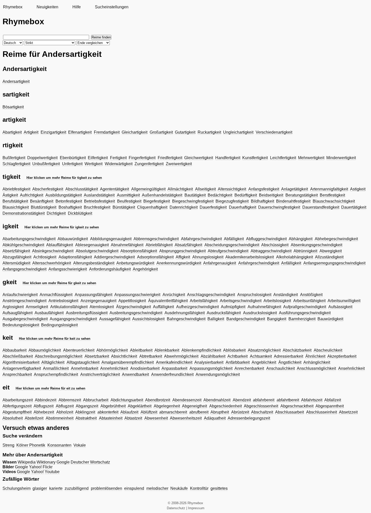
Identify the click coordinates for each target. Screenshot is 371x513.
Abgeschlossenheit (261, 406)
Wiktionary (46, 462)
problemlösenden (106, 488)
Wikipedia (27, 462)
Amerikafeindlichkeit (174, 362)
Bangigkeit (276, 319)
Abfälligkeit (234, 239)
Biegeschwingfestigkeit (193, 201)
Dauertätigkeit (353, 207)
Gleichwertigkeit (198, 158)
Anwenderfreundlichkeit (172, 374)
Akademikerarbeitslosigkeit (249, 257)
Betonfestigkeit (69, 201)
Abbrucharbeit (95, 400)
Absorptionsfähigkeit (138, 251)
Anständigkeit (285, 294)
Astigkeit (357, 189)
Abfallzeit (332, 400)
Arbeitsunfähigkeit (309, 301)
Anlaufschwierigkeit (20, 294)
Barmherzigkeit (301, 319)
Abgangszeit (87, 406)
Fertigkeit (118, 158)
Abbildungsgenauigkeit (110, 239)
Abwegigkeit (331, 251)
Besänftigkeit (41, 201)
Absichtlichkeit (124, 356)
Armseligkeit (37, 307)
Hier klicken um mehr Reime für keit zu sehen (54, 338)
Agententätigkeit (114, 189)
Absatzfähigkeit (188, 245)
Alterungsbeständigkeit (93, 263)
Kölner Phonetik (30, 445)
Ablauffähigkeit (59, 245)
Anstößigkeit (311, 294)
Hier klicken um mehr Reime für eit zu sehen (50, 388)
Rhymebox (12, 7)
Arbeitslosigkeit (277, 301)
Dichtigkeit (56, 213)
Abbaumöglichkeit (45, 350)
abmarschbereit (173, 412)
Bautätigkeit (195, 195)
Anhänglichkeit (316, 362)
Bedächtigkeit (220, 195)
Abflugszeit (44, 406)
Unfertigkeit (72, 164)
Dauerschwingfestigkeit (279, 207)
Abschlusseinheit (321, 412)
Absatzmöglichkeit (264, 350)
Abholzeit (64, 412)
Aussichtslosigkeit (148, 319)
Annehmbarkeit (84, 368)
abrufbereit (198, 412)
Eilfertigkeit (98, 158)
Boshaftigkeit (70, 207)
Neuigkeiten (47, 7)
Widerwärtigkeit (118, 164)
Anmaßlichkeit (56, 368)
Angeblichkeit (264, 362)
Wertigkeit (93, 164)
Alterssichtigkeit (232, 189)
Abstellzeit (34, 418)
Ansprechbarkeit (17, 374)
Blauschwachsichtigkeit (334, 201)
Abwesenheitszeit (186, 418)
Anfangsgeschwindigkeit (24, 269)
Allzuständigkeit (329, 257)
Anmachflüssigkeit (56, 294)
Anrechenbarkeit (249, 368)
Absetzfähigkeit (16, 251)
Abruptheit (219, 412)
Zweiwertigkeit (179, 164)
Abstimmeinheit (59, 418)
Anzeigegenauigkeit (98, 301)
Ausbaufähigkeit (49, 313)
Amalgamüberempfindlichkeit (127, 362)
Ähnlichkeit (315, 356)
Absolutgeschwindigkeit (97, 251)
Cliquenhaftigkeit (152, 207)
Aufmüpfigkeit (233, 307)
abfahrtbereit (288, 400)
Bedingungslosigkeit (59, 325)
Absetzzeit (348, 412)
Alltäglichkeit (52, 362)
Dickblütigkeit (80, 213)
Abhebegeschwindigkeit (336, 239)
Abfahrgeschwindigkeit (201, 239)
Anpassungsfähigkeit (93, 294)
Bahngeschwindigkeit (186, 319)
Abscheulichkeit (328, 350)
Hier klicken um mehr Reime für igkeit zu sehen (61, 227)
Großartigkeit (161, 132)
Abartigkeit (12, 132)
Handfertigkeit (227, 158)
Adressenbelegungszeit (249, 418)
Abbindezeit (45, 400)
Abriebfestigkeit (16, 189)
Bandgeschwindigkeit (245, 319)
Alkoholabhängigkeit (294, 257)
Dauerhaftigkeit (242, 207)
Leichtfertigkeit (283, 158)
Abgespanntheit (329, 406)
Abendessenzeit (186, 400)
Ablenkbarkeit (166, 350)
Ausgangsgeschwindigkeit (73, 319)
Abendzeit (242, 400)
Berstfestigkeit (332, 195)
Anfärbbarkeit (238, 362)
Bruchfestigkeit (97, 207)
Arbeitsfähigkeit (204, 301)
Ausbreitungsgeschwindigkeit (136, 313)
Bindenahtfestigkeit (293, 201)
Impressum (196, 508)
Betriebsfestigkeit (99, 201)
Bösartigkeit (13, 107)
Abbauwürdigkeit (73, 239)
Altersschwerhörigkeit (51, 263)
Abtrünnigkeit (305, 251)
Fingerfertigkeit (142, 158)
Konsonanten (59, 445)
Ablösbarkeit (234, 350)
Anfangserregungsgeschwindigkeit (334, 263)
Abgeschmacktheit (296, 406)
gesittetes (219, 488)
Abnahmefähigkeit (127, 245)
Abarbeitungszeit (18, 400)
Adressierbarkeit (288, 356)
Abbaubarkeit (14, 350)
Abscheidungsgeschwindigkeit (231, 245)
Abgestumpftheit (17, 412)
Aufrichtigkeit (31, 195)
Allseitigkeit (205, 189)
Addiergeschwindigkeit (114, 257)
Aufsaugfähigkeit (18, 313)
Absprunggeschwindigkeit (182, 251)
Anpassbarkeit (174, 368)
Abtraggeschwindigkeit (271, 251)
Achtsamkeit (261, 356)
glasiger (40, 488)
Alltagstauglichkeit (83, 362)
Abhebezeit (44, 412)
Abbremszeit (70, 400)
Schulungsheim (17, 488)
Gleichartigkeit (134, 132)
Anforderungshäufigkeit (110, 269)
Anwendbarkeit (135, 374)
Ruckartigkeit (209, 132)
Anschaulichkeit (280, 368)
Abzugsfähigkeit (17, 257)
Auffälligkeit (163, 307)
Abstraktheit (86, 418)
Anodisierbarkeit (145, 368)
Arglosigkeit (13, 307)
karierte (56, 488)
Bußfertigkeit (14, 158)
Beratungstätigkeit (301, 195)
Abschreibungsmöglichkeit (58, 356)
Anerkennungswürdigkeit (178, 263)
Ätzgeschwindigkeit (133, 307)
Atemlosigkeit (102, 307)
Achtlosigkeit (44, 257)
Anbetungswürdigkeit (135, 263)
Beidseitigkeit (271, 195)
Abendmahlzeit (216, 400)
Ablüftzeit (149, 412)
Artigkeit (31, 132)
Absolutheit (13, 418)
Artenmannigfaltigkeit (329, 189)
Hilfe (76, 7)
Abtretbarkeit (150, 356)
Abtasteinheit (110, 418)
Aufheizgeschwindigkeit (197, 307)
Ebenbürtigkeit (73, 158)
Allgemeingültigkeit (148, 189)
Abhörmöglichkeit (112, 350)
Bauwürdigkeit (330, 319)
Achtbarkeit (237, 356)
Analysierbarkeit (208, 362)
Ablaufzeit (129, 412)
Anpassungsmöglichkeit (211, 368)
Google (63, 462)
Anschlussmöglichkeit (316, 368)
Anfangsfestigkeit (263, 189)
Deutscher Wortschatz (90, 462)
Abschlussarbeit (289, 412)
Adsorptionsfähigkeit (155, 257)
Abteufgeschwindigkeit (228, 251)
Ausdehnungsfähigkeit (185, 313)
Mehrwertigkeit (311, 158)
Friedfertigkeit (170, 158)
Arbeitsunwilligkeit (344, 301)
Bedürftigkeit (245, 195)
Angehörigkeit (145, 269)
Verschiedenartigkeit (274, 132)
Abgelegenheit (167, 406)
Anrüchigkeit (174, 294)
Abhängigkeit (300, 239)
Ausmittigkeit (128, 195)
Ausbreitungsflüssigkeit (87, 313)
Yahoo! (35, 467)
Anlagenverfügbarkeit (22, 368)
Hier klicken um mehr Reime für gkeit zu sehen (59, 283)
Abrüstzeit (240, 412)
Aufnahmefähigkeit (264, 307)
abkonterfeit (107, 412)
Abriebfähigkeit (159, 245)
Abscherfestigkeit (47, 189)
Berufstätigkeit (15, 201)
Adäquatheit (215, 418)
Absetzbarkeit (97, 356)
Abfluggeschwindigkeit (266, 239)
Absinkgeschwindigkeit (52, 251)
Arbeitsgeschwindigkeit (240, 301)
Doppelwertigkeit (42, 158)
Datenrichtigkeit (184, 207)
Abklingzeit (85, 412)
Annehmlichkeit (114, 368)
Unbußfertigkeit (46, 164)
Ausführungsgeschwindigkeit (305, 313)
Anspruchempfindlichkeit (56, 374)
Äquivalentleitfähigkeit (168, 301)
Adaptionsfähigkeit (75, 257)
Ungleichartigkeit (238, 132)
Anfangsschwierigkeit (67, 269)
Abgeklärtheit (139, 406)
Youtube (52, 472)
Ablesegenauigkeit (92, 245)
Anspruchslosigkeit (254, 294)
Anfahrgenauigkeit (219, 263)
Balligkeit (215, 319)
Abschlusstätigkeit (81, 189)
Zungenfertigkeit (149, 164)
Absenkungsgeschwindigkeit (316, 245)
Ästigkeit (10, 195)
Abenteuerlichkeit (78, 350)
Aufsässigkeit (340, 307)
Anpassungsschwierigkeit (137, 294)
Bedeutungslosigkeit (21, 325)
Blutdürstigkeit (43, 207)
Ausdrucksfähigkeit (224, 313)
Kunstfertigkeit (255, 158)
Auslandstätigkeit (99, 195)
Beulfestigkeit (129, 201)
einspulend (134, 488)
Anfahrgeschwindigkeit (258, 263)
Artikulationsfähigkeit (69, 307)
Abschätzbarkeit (297, 350)
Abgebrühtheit (113, 406)
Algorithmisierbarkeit (21, 362)
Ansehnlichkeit (351, 368)
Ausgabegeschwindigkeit (25, 319)
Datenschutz (176, 508)
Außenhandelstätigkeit (162, 195)
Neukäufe (179, 488)
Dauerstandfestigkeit (320, 207)
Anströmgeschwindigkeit (24, 301)
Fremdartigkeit (107, 132)
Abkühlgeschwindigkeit (23, 245)
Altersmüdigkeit (16, 263)
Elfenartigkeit (80, 132)
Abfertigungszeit (17, 406)
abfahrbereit (263, 400)
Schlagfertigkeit (16, 164)
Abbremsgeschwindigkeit (156, 239)
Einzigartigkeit (53, 132)
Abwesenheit (156, 418)
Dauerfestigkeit (213, 207)
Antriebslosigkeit (63, 301)
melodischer (157, 488)
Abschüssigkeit (274, 245)
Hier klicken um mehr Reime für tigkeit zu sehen (64, 178)
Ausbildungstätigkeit (63, 195)
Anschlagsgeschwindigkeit (211, 294)
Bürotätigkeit (124, 207)
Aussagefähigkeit (114, 319)
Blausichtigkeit (16, 207)
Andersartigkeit (16, 81)
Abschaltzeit (262, 412)
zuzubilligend (77, 488)
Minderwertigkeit (341, 158)
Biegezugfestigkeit (232, 201)
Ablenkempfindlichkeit (201, 350)
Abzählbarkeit (213, 356)
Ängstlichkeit (289, 362)
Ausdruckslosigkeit (260, 313)
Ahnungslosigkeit (207, 257)
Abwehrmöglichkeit (181, 356)
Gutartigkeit (185, 132)
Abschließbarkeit (18, 356)
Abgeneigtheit (194, 406)
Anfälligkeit (291, 263)
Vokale (79, 445)
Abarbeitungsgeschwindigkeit (29, 239)
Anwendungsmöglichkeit (218, 374)
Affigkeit (183, 257)
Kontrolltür (199, 488)
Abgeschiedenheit (225, 406)
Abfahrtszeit (311, 400)
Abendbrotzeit (157, 400)
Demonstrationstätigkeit (24, 213)
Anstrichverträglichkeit (100, 374)
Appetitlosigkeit (132, 301)
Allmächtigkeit (180, 189)
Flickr (47, 467)
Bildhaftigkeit (262, 201)
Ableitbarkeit (141, 350)
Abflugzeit (65, 406)
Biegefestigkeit (156, 201)
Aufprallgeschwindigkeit (304, 307)
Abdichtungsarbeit (127, 400)
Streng (8, 445)
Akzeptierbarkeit (341, 356)
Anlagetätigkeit (294, 189)
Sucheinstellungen (111, 7)
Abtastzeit (133, 418)
